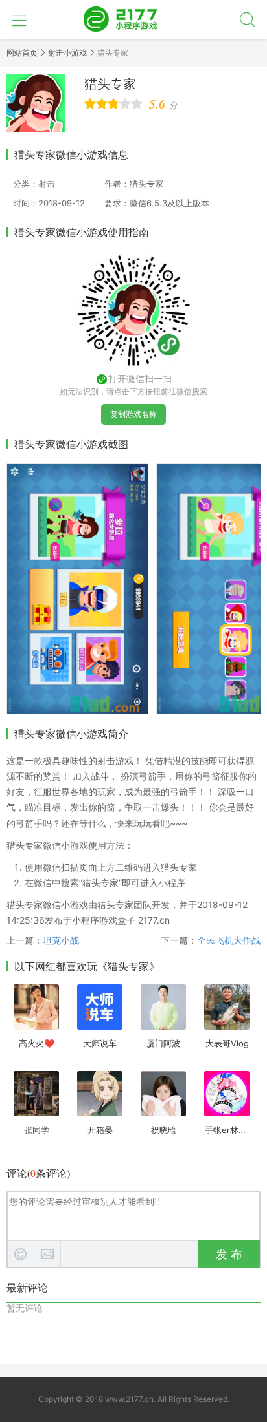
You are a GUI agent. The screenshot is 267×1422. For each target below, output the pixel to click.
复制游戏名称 (133, 414)
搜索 (248, 19)
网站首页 (22, 53)
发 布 (229, 1254)
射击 (46, 183)
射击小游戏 (67, 53)
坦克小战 (61, 940)
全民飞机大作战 (229, 940)
